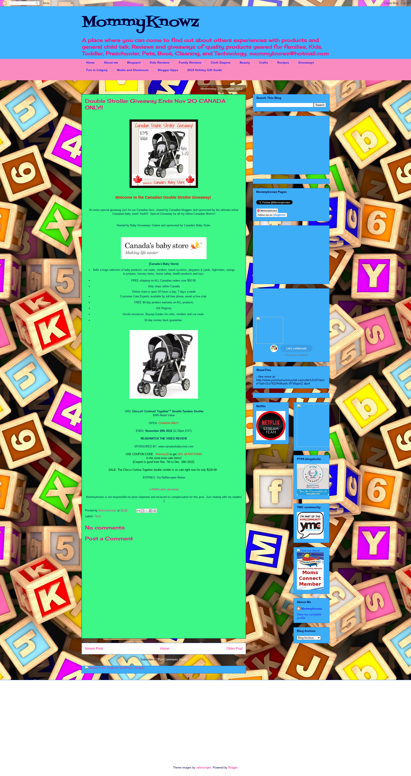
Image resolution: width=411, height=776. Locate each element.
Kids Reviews (160, 62)
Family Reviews (190, 62)
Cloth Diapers (221, 62)
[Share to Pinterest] (155, 511)
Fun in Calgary (97, 70)
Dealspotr (303, 354)
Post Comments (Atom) (172, 659)
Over (98, 516)
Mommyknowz (107, 510)
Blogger (232, 767)
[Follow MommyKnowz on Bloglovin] (271, 216)
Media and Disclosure (133, 70)
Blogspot (134, 62)
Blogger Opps (168, 70)
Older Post (234, 648)
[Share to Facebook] (151, 511)
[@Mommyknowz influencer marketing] (274, 351)
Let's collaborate (296, 348)
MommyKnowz (140, 22)
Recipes (283, 62)
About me (111, 62)
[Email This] (138, 511)
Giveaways (306, 62)
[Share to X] (146, 511)
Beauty (245, 62)
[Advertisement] (291, 144)
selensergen (203, 767)
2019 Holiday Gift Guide (204, 70)
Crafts (263, 62)
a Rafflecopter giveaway (164, 489)
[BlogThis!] (142, 511)
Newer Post (94, 648)
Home (90, 62)
